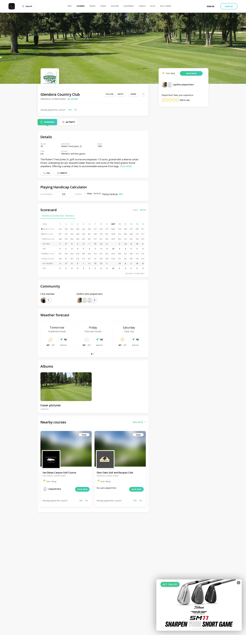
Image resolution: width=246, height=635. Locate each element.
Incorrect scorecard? (134, 274)
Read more (126, 166)
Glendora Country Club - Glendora (58, 215)
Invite (120, 94)
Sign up (229, 6)
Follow (109, 94)
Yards (135, 210)
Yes (69, 110)
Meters (143, 210)
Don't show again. (200, 628)
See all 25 (138, 422)
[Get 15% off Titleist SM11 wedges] (199, 605)
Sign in (210, 6)
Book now (82, 489)
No (75, 110)
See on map (72, 99)
